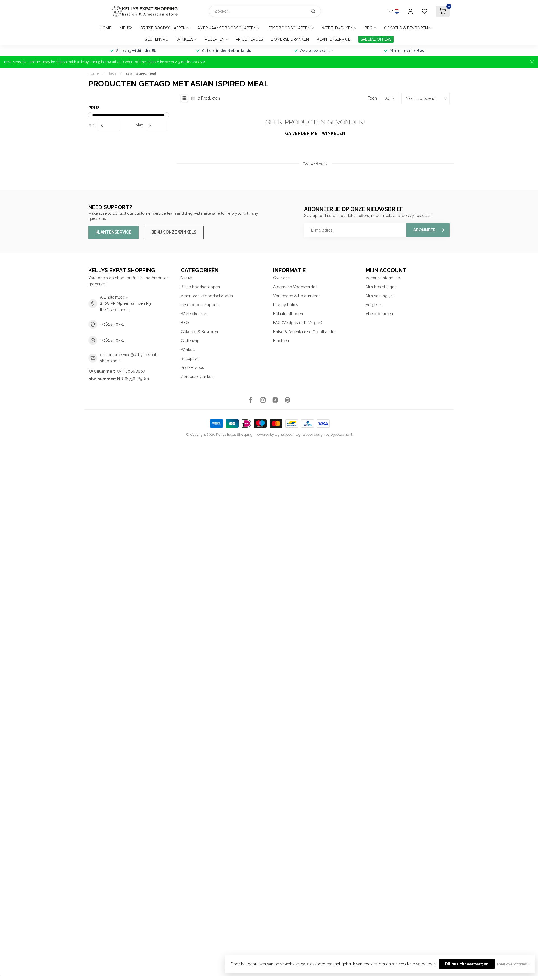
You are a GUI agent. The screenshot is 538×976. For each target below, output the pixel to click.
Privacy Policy (285, 305)
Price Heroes (249, 39)
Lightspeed (284, 434)
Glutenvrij (156, 39)
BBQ (369, 28)
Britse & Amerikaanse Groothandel (304, 331)
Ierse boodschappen (289, 28)
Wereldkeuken (337, 28)
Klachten (281, 340)
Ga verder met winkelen (315, 133)
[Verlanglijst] (424, 11)
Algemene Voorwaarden (295, 287)
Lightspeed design (310, 434)
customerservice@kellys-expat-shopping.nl (129, 357)
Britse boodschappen (163, 28)
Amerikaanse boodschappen (226, 28)
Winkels (184, 39)
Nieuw (125, 28)
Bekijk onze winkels (173, 232)
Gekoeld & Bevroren (406, 28)
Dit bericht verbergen (467, 964)
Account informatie (383, 278)
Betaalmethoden (288, 314)
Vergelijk (373, 305)
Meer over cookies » (513, 964)
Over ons (281, 278)
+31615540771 (112, 324)
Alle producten (379, 314)
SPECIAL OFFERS (376, 39)
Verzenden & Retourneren (297, 296)
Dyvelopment (341, 434)
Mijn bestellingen (381, 287)
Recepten (214, 39)
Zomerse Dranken (290, 39)
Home (105, 28)
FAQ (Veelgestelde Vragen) (297, 322)
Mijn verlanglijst (379, 296)
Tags (112, 73)
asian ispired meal (141, 73)
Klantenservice (333, 39)
